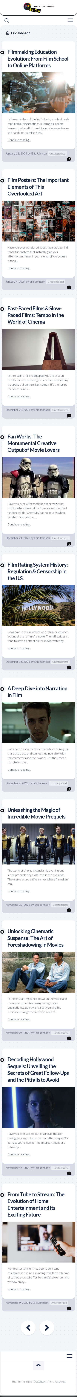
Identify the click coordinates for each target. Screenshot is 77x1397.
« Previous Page (28, 1327)
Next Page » (46, 1327)
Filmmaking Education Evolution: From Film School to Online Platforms (37, 58)
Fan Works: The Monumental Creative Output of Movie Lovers (33, 443)
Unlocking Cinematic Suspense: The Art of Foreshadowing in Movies (35, 938)
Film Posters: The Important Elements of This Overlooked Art (38, 187)
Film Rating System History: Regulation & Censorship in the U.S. (37, 571)
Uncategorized (57, 153)
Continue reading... (19, 140)
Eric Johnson (39, 153)
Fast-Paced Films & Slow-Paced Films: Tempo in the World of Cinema (35, 315)
